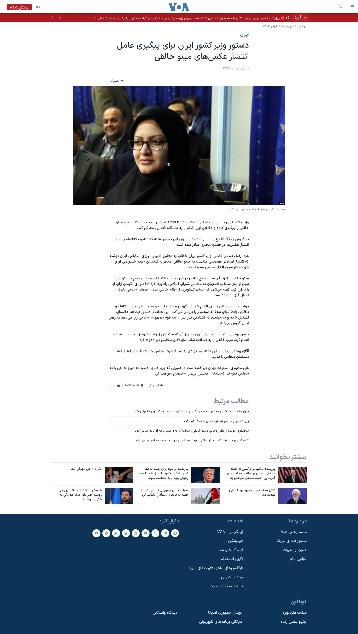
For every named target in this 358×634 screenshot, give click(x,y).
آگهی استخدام (232, 559)
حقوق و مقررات (295, 550)
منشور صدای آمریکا (292, 541)
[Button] (116, 81)
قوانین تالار (298, 559)
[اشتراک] (96, 533)
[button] (60, 17)
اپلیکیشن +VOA (230, 532)
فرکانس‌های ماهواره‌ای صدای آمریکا (215, 568)
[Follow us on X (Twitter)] (155, 533)
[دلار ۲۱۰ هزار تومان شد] (119, 475)
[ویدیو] (38, 7)
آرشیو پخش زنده (294, 622)
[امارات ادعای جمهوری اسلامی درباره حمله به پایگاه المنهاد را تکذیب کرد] (205, 496)
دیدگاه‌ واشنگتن (165, 613)
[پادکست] (106, 533)
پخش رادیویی (232, 577)
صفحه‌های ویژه (294, 613)
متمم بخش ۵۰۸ (294, 532)
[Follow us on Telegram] (165, 533)
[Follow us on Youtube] (145, 533)
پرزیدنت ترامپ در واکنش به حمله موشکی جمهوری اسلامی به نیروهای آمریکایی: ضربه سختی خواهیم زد (219, 17)
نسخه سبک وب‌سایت (226, 586)
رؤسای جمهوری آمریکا (225, 613)
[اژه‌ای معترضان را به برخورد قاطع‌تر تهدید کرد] (292, 496)
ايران (244, 35)
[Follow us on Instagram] (136, 533)
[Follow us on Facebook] (175, 533)
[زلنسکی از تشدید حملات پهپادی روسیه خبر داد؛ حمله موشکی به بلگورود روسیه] (119, 496)
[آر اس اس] (116, 533)
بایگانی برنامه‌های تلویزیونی (220, 622)
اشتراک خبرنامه (231, 550)
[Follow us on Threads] (126, 533)
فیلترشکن (235, 541)
